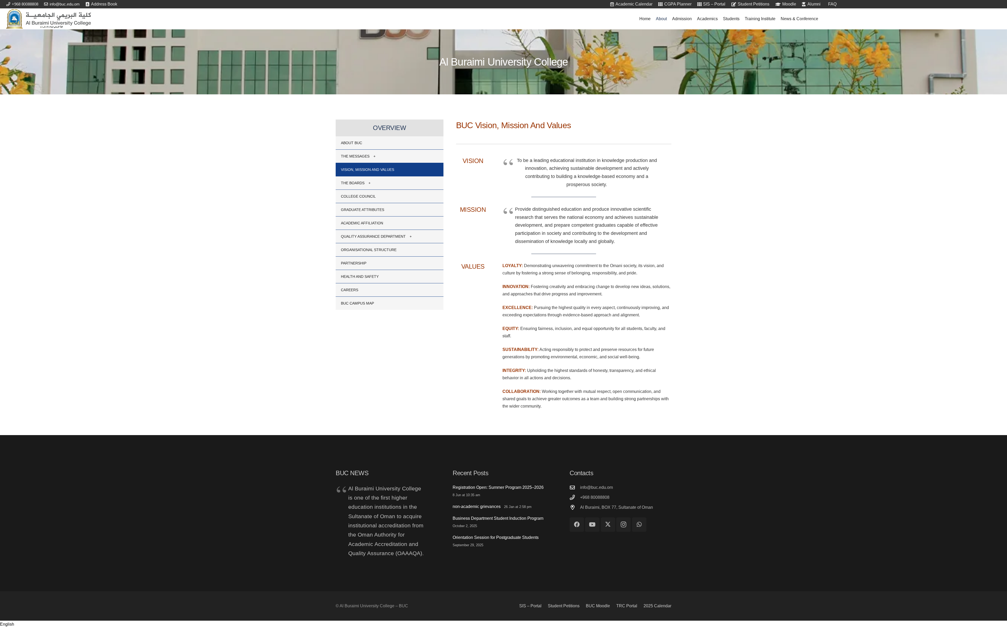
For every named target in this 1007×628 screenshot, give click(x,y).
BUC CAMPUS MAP (357, 303)
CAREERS (349, 290)
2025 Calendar (657, 606)
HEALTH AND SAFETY (360, 276)
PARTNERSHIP (353, 263)
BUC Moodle (598, 606)
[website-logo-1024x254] (48, 18)
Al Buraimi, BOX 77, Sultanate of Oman (616, 507)
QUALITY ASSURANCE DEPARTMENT (373, 236)
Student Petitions (564, 606)
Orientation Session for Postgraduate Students (496, 537)
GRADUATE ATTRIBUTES (362, 210)
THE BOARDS (353, 183)
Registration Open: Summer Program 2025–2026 (498, 487)
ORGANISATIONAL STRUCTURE (369, 250)
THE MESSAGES (355, 156)
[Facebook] (577, 524)
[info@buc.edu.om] (575, 487)
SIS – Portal (530, 606)
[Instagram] (623, 524)
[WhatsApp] (639, 524)
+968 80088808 (594, 497)
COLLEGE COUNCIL (358, 196)
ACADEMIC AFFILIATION (362, 223)
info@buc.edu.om (596, 487)
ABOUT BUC (351, 143)
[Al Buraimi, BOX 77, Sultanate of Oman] (575, 507)
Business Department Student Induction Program (498, 518)
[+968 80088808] (575, 497)
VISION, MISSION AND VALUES (367, 169)
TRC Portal (626, 606)
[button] (503, 624)
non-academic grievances (477, 506)
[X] (608, 524)
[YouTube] (592, 524)
